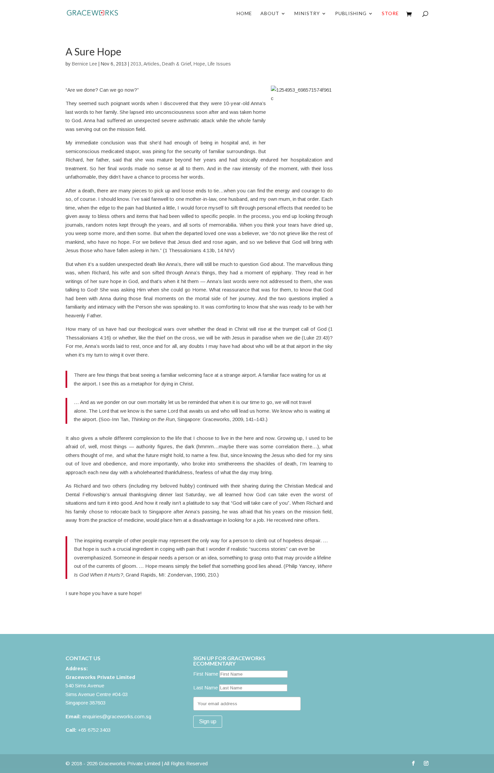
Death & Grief (176, 63)
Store (390, 13)
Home (244, 13)
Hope (199, 63)
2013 (135, 63)
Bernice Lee (84, 63)
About (269, 13)
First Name (205, 674)
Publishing (351, 13)
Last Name (205, 687)
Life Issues (219, 63)
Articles (151, 63)
